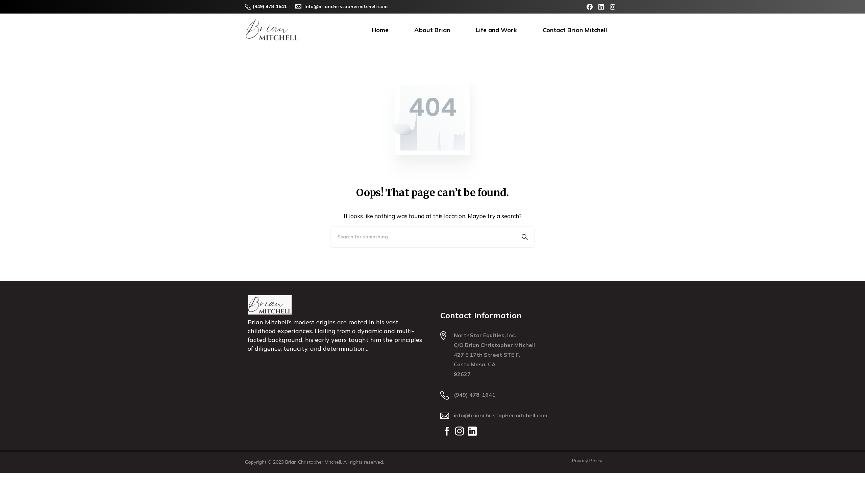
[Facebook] (589, 7)
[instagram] (612, 7)
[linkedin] (601, 7)
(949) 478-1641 (270, 6)
